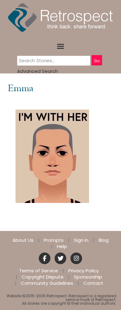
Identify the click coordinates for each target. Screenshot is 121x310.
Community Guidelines (47, 283)
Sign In (81, 240)
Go (97, 60)
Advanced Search (37, 71)
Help (62, 246)
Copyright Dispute (43, 277)
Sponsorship (88, 277)
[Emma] (52, 156)
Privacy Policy (83, 271)
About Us (23, 240)
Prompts (54, 240)
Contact (93, 283)
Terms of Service (38, 271)
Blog (104, 240)
